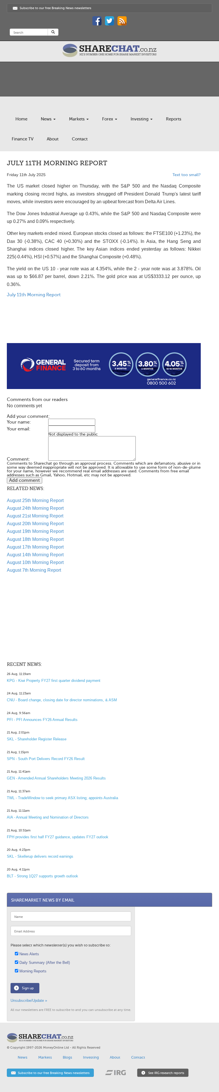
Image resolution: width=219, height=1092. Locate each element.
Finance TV (22, 139)
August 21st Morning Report (35, 515)
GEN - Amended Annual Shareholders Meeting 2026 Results (56, 778)
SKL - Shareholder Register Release (36, 739)
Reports (173, 119)
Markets (77, 119)
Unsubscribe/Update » (29, 1000)
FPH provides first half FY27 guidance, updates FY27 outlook (57, 837)
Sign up (28, 988)
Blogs (67, 1057)
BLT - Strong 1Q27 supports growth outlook (42, 876)
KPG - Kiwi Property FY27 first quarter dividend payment (53, 680)
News (47, 119)
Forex (108, 119)
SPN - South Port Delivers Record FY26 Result (46, 759)
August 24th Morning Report (35, 508)
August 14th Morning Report (35, 554)
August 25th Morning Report (35, 500)
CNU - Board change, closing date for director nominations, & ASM (62, 700)
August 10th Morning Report (35, 562)
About (52, 139)
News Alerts (28, 954)
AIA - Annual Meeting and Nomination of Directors (48, 817)
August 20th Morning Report (35, 523)
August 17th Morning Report (35, 547)
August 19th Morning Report (35, 531)
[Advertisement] (104, 325)
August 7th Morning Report (34, 570)
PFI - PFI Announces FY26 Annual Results (42, 720)
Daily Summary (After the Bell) (44, 962)
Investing (140, 119)
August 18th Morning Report (35, 539)
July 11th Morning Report (34, 294)
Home (21, 119)
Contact (80, 139)
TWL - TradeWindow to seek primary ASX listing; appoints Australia (62, 798)
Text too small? (187, 175)
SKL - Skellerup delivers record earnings (40, 856)
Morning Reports (32, 971)
